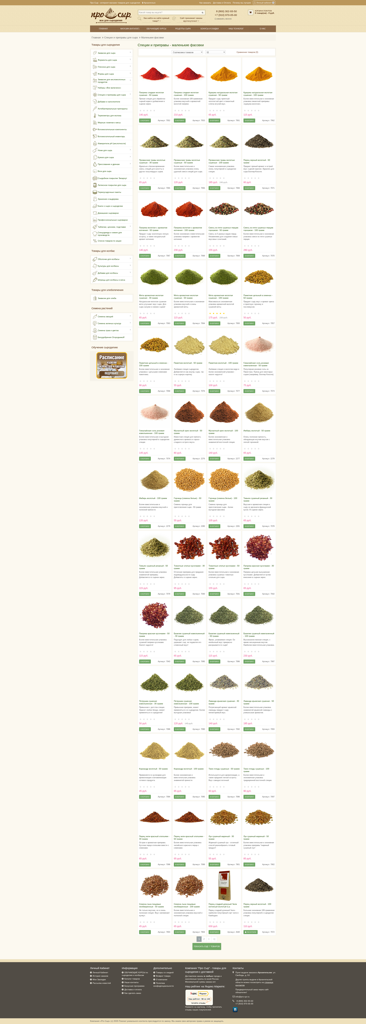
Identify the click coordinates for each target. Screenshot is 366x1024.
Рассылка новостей (102, 983)
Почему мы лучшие (242, 3)
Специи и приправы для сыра (121, 37)
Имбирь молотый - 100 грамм (153, 498)
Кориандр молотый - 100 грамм (189, 769)
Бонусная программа (134, 986)
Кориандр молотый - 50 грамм (153, 769)
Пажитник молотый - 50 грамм (188, 363)
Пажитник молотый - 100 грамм (223, 363)
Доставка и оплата (133, 989)
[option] (154, 74)
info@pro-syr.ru (242, 997)
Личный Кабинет (100, 972)
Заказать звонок (224, 19)
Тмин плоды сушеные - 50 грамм (224, 769)
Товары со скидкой (165, 972)
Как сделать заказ (132, 993)
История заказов (100, 976)
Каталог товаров (132, 979)
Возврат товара (163, 976)
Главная (96, 37)
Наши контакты (131, 982)
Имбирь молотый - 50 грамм (256, 430)
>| (214, 939)
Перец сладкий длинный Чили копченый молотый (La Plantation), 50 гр (223, 906)
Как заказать (205, 3)
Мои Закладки (99, 979)
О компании (161, 979)
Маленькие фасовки (152, 37)
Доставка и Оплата (222, 3)
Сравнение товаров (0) (247, 52)
